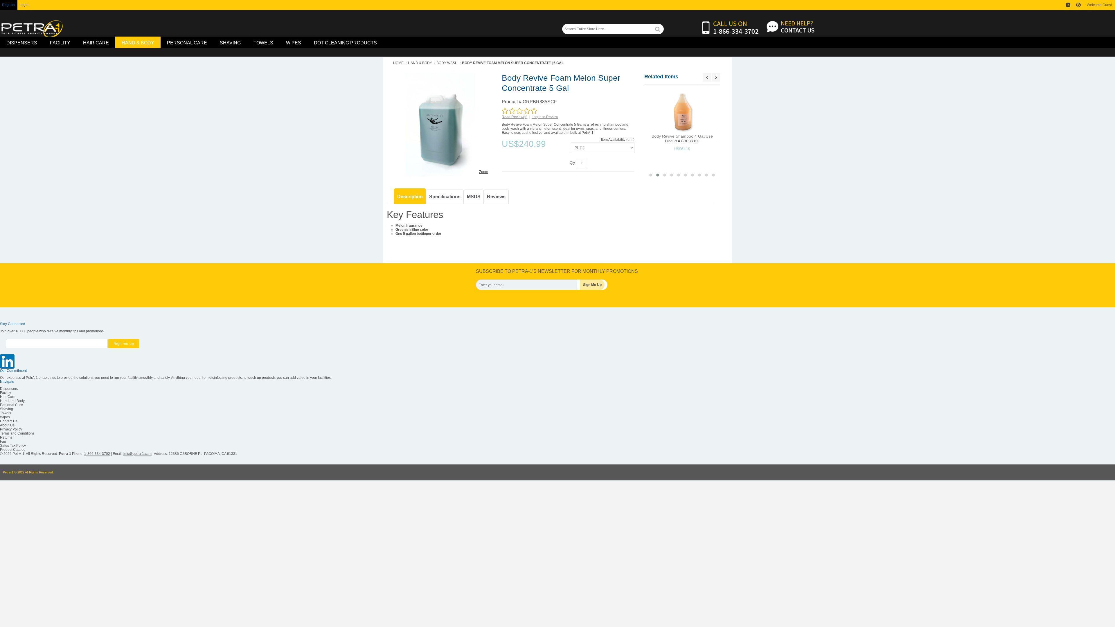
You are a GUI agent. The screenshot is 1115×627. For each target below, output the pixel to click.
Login (23, 5)
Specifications (445, 196)
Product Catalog (13, 450)
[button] (650, 175)
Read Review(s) (514, 117)
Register (8, 5)
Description (410, 196)
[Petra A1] (32, 29)
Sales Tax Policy (13, 446)
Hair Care (7, 397)
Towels (5, 413)
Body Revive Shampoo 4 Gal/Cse (682, 136)
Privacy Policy (11, 429)
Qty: (573, 163)
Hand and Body (12, 401)
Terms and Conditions (17, 433)
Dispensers (9, 389)
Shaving (6, 409)
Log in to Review (545, 117)
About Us (7, 425)
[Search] (658, 29)
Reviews (496, 196)
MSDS (474, 196)
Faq (3, 441)
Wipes (5, 417)
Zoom (483, 172)
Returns (6, 437)
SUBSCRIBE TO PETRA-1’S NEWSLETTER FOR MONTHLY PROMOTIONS (557, 271)
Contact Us (8, 421)
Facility (5, 393)
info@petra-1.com (137, 454)
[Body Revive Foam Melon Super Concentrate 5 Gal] (440, 75)
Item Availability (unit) (617, 140)
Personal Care (11, 405)
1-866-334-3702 (97, 454)
